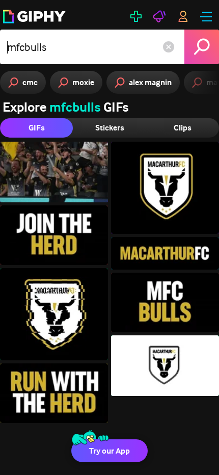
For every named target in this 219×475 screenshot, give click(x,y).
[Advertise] (159, 16)
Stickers (109, 128)
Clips (182, 128)
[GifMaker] (136, 16)
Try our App (109, 451)
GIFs (37, 128)
